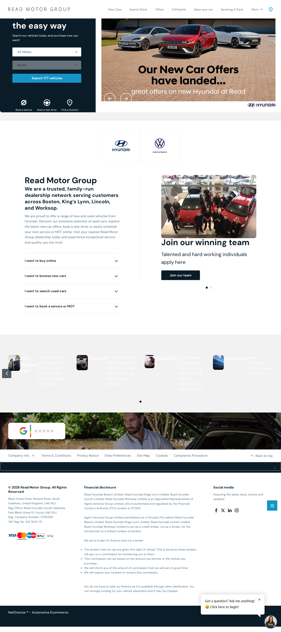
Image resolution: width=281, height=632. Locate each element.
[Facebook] (216, 510)
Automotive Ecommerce (50, 612)
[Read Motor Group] (39, 9)
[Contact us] (271, 9)
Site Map (143, 455)
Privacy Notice (88, 455)
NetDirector (17, 612)
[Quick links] (272, 505)
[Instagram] (236, 510)
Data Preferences (118, 455)
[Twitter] (223, 510)
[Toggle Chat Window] (271, 622)
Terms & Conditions (56, 455)
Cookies (162, 455)
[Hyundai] (121, 145)
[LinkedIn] (230, 510)
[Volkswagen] (160, 145)
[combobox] (46, 51)
